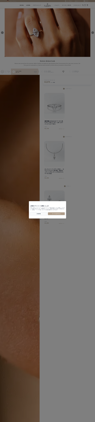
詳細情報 (39, 213)
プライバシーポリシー (33, 219)
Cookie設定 (39, 219)
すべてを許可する (56, 213)
